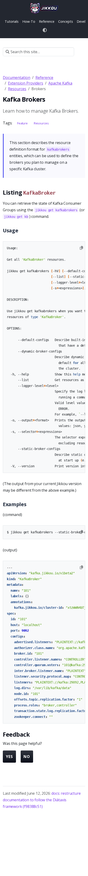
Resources (17, 88)
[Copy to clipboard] (81, 248)
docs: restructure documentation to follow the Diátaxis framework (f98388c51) (42, 800)
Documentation (16, 77)
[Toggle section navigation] (79, 52)
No (26, 756)
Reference (44, 77)
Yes (9, 756)
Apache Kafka (60, 83)
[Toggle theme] (45, 30)
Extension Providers (25, 83)
